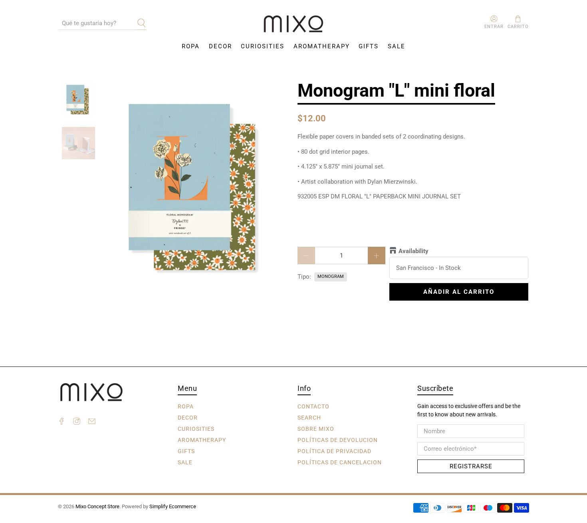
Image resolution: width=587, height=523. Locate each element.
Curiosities (262, 46)
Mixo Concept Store (97, 506)
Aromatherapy (322, 46)
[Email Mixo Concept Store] (91, 422)
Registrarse (471, 466)
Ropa (191, 46)
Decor (220, 46)
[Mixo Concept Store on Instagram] (76, 422)
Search (309, 417)
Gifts (369, 46)
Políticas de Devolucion (337, 439)
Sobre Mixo (315, 428)
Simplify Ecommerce (172, 506)
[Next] (277, 182)
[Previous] (116, 182)
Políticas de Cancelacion (339, 462)
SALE (396, 46)
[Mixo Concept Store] (293, 24)
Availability (413, 251)
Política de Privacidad (334, 451)
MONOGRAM (330, 276)
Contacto (313, 406)
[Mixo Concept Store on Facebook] (61, 422)
